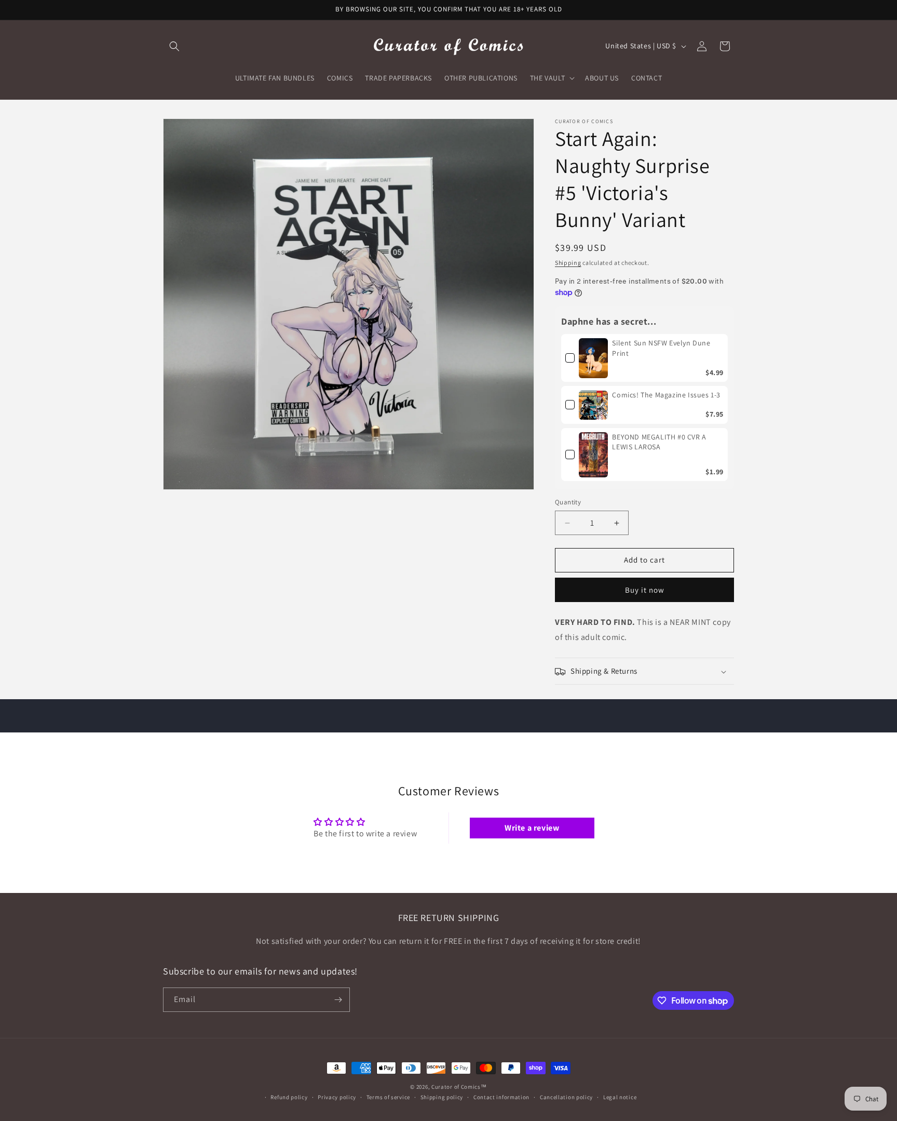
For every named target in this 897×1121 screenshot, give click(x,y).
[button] (174, 46)
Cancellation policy (566, 1096)
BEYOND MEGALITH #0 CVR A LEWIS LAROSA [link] (659, 442)
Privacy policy (337, 1096)
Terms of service (388, 1096)
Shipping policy (442, 1096)
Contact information (501, 1096)
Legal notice (619, 1096)
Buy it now (644, 590)
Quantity (568, 502)
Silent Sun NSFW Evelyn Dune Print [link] (661, 348)
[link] (593, 358)
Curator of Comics (456, 1086)
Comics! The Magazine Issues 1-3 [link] (666, 395)
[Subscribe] (338, 999)
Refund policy (288, 1096)
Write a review (532, 827)
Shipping (568, 262)
